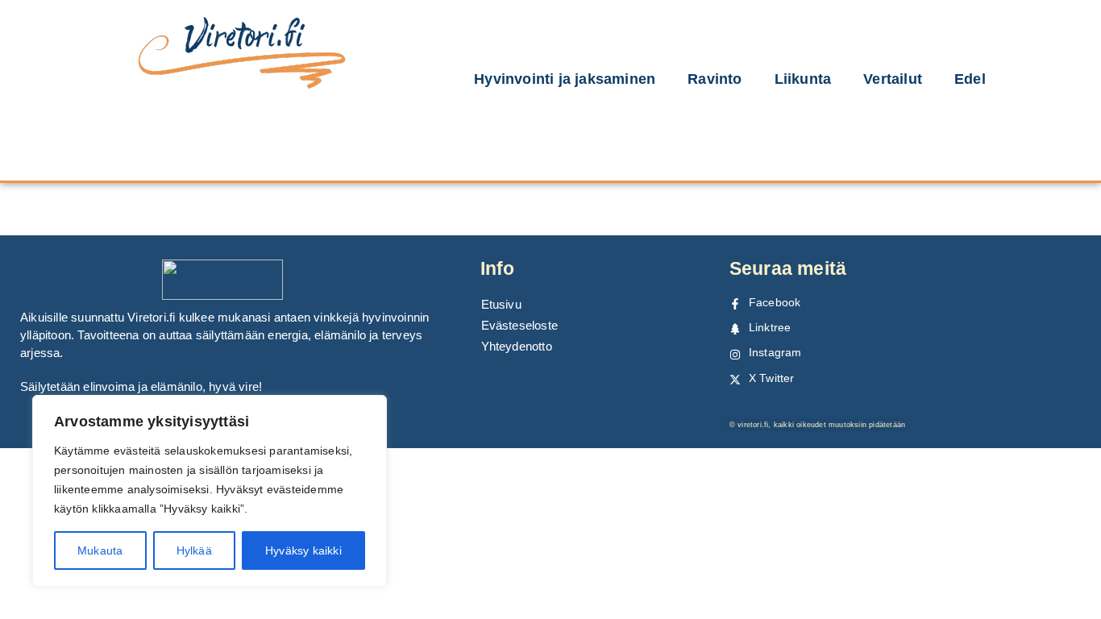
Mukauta (100, 550)
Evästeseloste (520, 325)
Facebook (775, 302)
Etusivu (501, 304)
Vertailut (892, 79)
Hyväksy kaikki (303, 550)
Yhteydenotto (516, 346)
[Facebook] (735, 304)
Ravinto (715, 79)
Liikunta (803, 79)
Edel (970, 79)
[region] (209, 491)
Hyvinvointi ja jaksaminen (564, 79)
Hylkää (194, 550)
